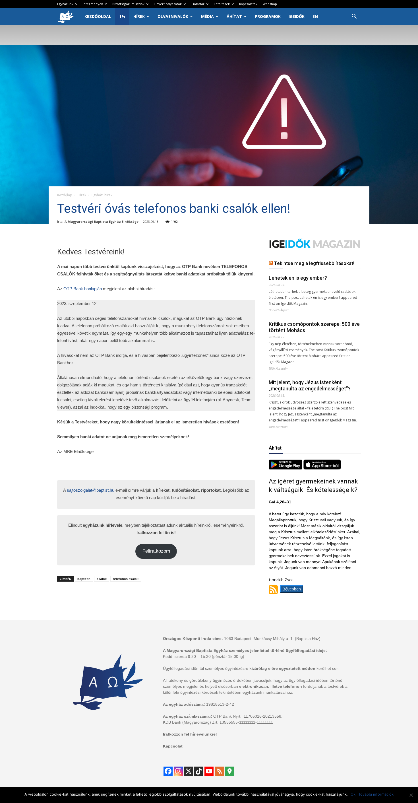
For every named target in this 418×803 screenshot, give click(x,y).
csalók (102, 578)
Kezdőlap (64, 195)
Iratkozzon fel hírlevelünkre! (190, 734)
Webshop (270, 4)
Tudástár (197, 4)
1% (122, 16)
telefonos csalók (125, 578)
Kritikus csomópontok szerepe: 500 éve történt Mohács (314, 327)
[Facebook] (168, 771)
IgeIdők (297, 16)
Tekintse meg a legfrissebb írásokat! (314, 263)
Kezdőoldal (97, 16)
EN (315, 16)
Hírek (139, 16)
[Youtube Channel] (209, 771)
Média (207, 16)
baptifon (83, 578)
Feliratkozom (156, 551)
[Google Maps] (229, 771)
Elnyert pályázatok (168, 4)
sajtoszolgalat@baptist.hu (90, 490)
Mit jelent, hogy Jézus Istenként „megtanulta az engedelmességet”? (310, 385)
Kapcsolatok (248, 4)
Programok (268, 16)
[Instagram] (178, 771)
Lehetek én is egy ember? (298, 278)
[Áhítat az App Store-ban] (322, 468)
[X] (188, 771)
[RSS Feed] (219, 771)
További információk (376, 794)
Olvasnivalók (173, 16)
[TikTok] (198, 771)
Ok (353, 794)
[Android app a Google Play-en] (286, 468)
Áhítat (234, 16)
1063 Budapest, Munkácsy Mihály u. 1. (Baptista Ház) (272, 638)
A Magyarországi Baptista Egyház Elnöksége (101, 221)
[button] (354, 17)
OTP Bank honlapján (82, 288)
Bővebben (291, 589)
